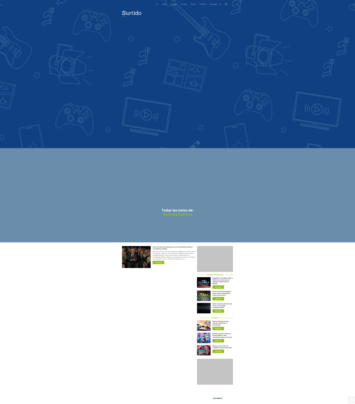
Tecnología (183, 4)
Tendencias (202, 4)
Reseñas (193, 4)
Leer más (158, 262)
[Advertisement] (215, 259)
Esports (164, 4)
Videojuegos (213, 4)
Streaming (173, 4)
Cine (157, 4)
